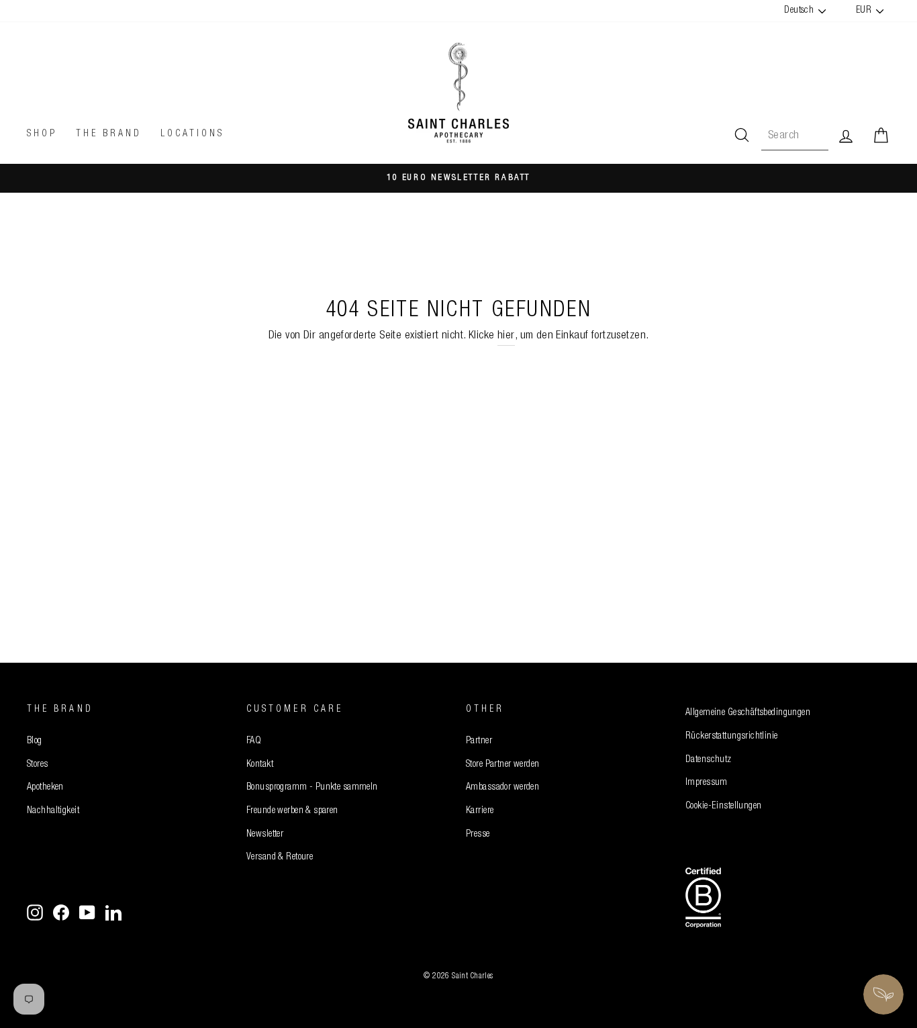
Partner (479, 741)
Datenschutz (708, 760)
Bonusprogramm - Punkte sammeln (312, 787)
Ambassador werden (502, 787)
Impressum (706, 783)
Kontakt (259, 764)
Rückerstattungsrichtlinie (731, 736)
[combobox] (794, 136)
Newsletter (264, 834)
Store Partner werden (503, 764)
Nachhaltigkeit (53, 811)
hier (506, 336)
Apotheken (45, 787)
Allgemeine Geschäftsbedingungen (747, 713)
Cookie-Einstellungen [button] (723, 806)
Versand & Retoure (279, 857)
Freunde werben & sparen (292, 811)
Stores (37, 764)
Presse (478, 834)
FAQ (253, 741)
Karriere (479, 811)
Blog (34, 741)
